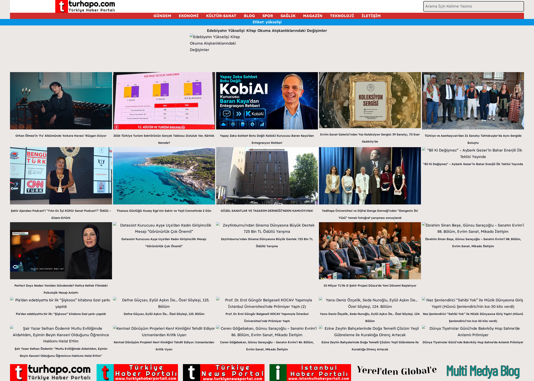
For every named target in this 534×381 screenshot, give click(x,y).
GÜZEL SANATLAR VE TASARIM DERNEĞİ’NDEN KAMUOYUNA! (267, 211)
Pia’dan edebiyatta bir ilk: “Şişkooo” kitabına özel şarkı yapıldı (61, 314)
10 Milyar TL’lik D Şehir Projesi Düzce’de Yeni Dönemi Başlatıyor (370, 285)
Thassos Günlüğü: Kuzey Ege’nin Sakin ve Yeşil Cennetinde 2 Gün (164, 211)
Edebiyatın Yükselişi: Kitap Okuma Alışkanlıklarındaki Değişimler (267, 30)
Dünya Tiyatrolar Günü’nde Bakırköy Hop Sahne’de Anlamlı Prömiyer (473, 342)
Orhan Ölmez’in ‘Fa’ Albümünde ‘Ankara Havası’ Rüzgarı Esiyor (60, 136)
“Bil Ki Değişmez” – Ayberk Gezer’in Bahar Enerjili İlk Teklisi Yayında (473, 164)
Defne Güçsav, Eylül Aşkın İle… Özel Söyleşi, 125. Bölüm (164, 314)
